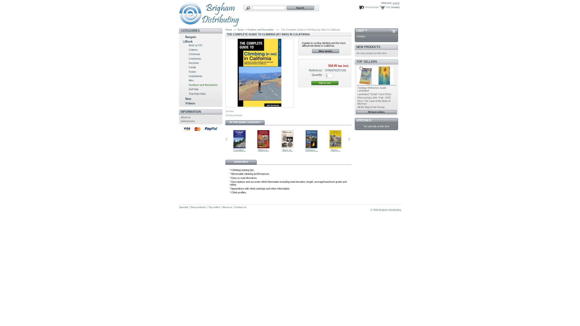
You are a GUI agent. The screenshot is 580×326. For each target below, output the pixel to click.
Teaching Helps (197, 93)
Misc (191, 80)
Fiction (192, 71)
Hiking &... (263, 150)
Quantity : (317, 75)
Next (349, 139)
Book (189, 41)
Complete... (239, 150)
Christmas (194, 54)
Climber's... (311, 150)
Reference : (316, 70)
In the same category (245, 122)
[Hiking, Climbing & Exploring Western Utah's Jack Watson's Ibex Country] (335, 147)
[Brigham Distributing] (209, 25)
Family (192, 67)
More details (325, 51)
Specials (363, 120)
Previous (226, 139)
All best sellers (376, 112)
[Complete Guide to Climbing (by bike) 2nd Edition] (239, 147)
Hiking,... (335, 150)
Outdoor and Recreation (203, 85)
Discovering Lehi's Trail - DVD (374, 97)
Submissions (188, 121)
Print (231, 111)
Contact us (240, 207)
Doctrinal (193, 63)
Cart (360, 30)
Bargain (190, 37)
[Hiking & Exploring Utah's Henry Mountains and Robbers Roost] (263, 147)
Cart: (388, 7)
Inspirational (195, 76)
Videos (190, 103)
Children (193, 49)
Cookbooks (195, 58)
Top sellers (366, 61)
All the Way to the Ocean (371, 107)
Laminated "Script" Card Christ (374, 94)
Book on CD (195, 45)
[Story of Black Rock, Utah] (287, 147)
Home (228, 29)
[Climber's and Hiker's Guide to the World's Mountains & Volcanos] (311, 147)
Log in (396, 3)
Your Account (372, 7)
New (188, 99)
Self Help (193, 89)
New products (368, 47)
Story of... (287, 150)
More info (241, 162)
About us (186, 117)
